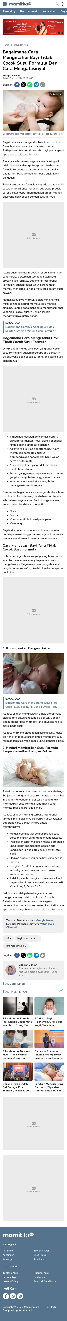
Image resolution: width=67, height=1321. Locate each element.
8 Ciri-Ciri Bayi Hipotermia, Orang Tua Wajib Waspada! (48, 1022)
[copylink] (42, 84)
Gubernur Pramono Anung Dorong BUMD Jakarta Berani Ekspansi (48, 1055)
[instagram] (20, 1296)
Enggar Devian (12, 75)
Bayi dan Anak (21, 45)
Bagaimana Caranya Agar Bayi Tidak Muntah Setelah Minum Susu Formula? (30, 329)
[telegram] (36, 84)
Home (6, 45)
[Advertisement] (33, 235)
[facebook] (17, 84)
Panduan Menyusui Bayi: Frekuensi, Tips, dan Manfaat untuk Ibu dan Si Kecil (48, 1089)
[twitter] (23, 84)
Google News (44, 920)
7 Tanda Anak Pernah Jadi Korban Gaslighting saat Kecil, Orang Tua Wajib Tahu (17, 1023)
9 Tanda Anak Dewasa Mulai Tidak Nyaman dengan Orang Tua (16, 1055)
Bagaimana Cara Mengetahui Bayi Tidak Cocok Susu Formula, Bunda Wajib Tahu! (31, 705)
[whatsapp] (30, 84)
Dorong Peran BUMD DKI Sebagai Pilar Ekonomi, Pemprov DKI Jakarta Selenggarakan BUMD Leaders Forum (17, 1090)
